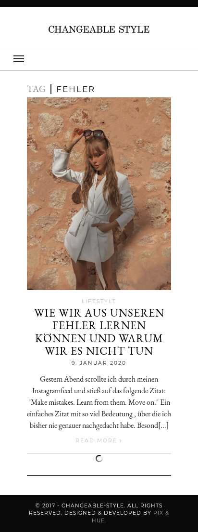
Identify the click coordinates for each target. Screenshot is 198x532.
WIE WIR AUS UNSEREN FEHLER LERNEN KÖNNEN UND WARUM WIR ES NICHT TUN (99, 332)
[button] (99, 58)
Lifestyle (99, 301)
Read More (97, 441)
